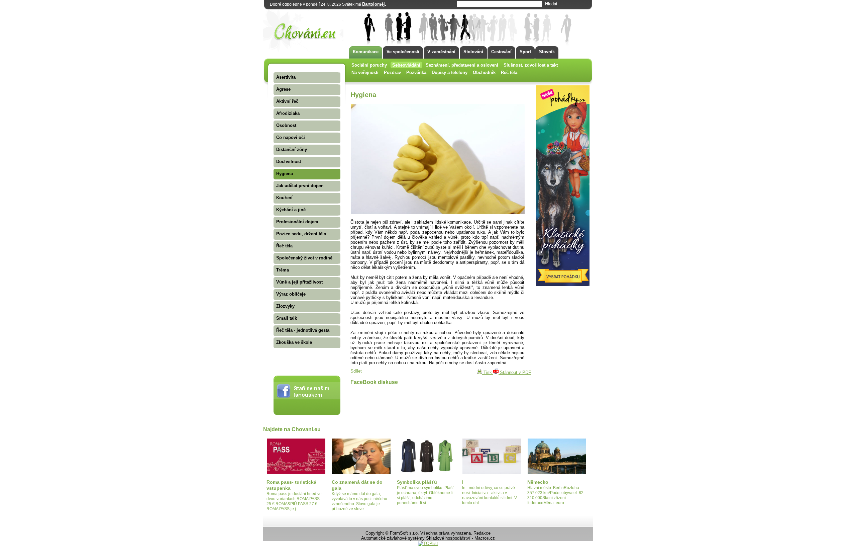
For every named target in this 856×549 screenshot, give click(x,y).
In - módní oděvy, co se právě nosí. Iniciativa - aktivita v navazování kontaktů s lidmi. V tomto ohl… (489, 495)
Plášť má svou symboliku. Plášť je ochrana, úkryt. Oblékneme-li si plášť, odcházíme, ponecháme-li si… (425, 495)
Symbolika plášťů (417, 482)
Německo (537, 482)
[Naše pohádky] (563, 284)
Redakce (482, 533)
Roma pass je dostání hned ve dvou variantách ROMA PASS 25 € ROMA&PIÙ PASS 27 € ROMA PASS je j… (294, 501)
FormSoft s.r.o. (404, 533)
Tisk (487, 372)
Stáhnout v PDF (515, 372)
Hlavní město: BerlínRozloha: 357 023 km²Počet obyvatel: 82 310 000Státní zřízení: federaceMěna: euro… (555, 495)
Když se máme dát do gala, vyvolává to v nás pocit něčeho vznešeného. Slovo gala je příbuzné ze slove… (359, 501)
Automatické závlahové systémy (393, 538)
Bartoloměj (373, 4)
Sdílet (356, 371)
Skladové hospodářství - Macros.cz (460, 538)
